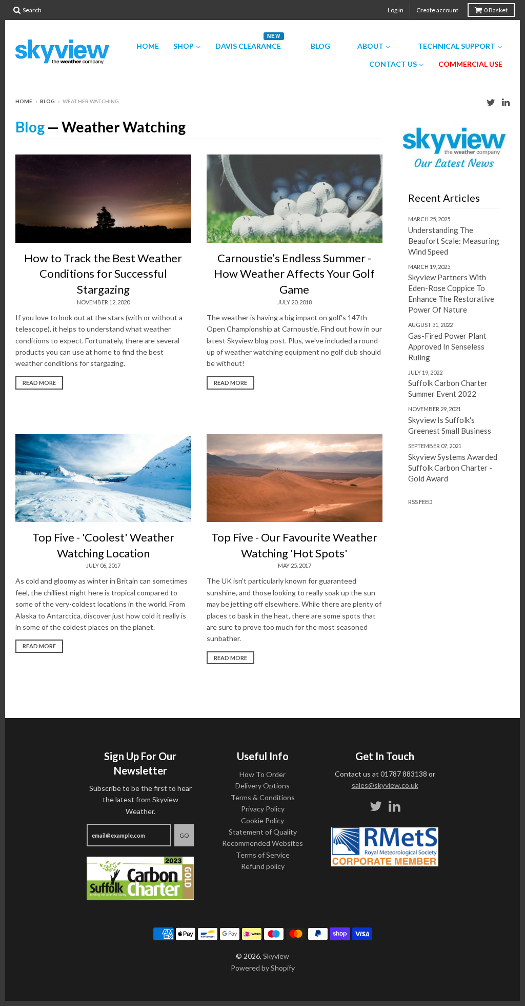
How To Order (262, 774)
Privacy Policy (263, 808)
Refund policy (263, 866)
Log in (395, 10)
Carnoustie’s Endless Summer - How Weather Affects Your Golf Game (294, 274)
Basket (496, 10)
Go (184, 835)
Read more (39, 382)
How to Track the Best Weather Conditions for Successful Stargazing (103, 274)
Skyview (276, 956)
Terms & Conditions (263, 797)
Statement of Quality (263, 831)
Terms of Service (263, 854)
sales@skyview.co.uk (385, 785)
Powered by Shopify (263, 967)
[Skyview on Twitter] (491, 101)
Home (23, 101)
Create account (437, 10)
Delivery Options (262, 785)
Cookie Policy (262, 820)
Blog (47, 101)
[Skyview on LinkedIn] (506, 101)
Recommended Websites (262, 843)
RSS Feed (420, 501)
